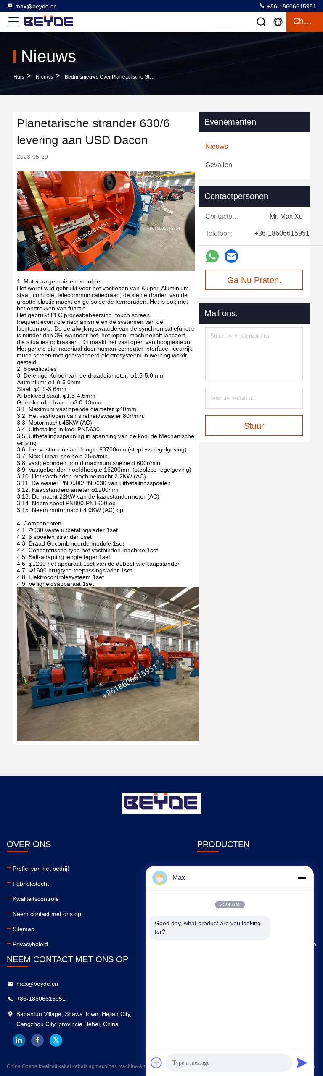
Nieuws (44, 77)
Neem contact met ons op (47, 914)
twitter (56, 1040)
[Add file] (156, 1062)
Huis (18, 77)
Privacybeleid (30, 944)
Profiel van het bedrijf (41, 868)
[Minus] (302, 878)
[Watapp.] (212, 256)
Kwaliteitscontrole (36, 898)
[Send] (302, 1062)
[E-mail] (231, 256)
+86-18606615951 (290, 6)
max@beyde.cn (36, 6)
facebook (37, 1040)
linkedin (19, 1040)
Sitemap (23, 929)
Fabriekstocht (31, 883)
